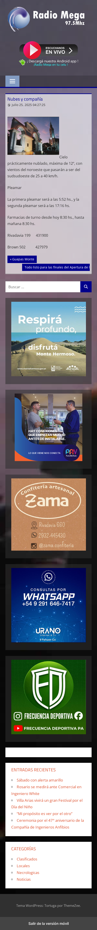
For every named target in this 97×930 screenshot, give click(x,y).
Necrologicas (28, 872)
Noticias (24, 879)
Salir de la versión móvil (48, 923)
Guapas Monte (24, 259)
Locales (23, 865)
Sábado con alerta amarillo (40, 780)
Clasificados (27, 859)
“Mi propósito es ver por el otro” (44, 813)
